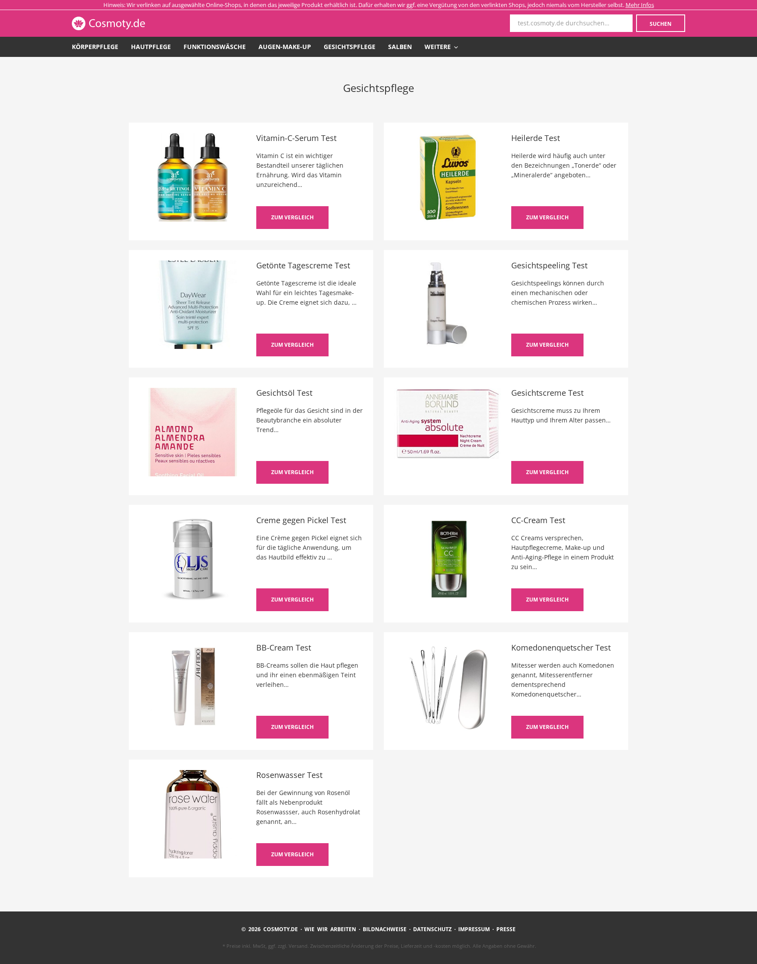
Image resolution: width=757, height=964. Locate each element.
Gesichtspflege (349, 46)
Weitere (438, 46)
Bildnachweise (385, 929)
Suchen (661, 24)
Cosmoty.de (132, 23)
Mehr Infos (640, 5)
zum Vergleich (292, 217)
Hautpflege (151, 46)
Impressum (474, 929)
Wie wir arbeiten (330, 929)
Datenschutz (432, 929)
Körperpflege (95, 46)
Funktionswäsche (215, 46)
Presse (506, 929)
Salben (400, 46)
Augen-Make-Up (284, 46)
